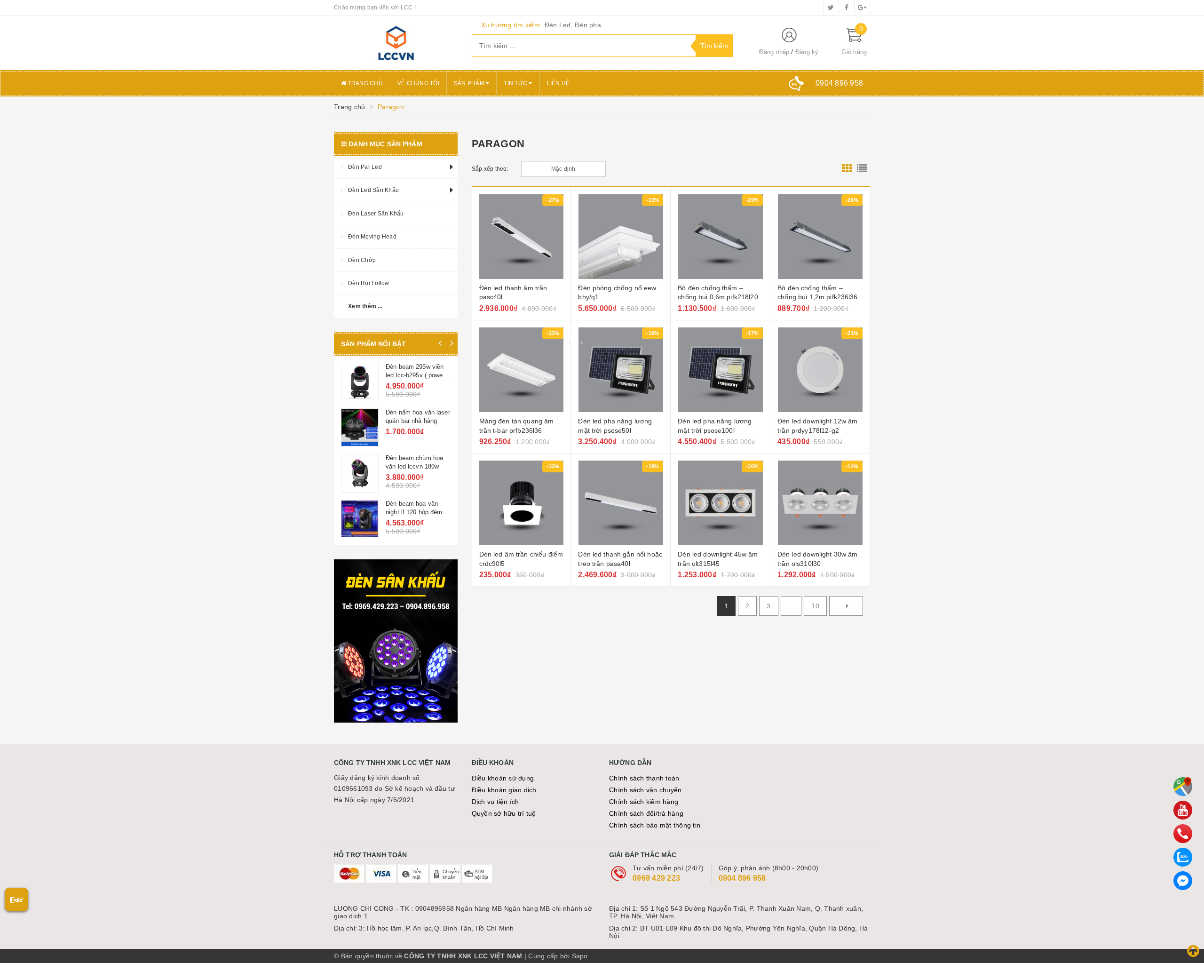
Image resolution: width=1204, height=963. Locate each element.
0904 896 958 (742, 878)
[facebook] (846, 7)
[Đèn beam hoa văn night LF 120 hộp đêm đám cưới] (359, 519)
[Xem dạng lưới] (847, 169)
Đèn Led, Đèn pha (573, 25)
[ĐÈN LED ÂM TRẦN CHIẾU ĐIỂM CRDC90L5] (521, 503)
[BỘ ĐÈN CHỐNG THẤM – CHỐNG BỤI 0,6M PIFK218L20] (720, 236)
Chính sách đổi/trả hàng (646, 813)
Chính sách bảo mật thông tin (654, 825)
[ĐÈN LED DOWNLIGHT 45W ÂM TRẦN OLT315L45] (720, 503)
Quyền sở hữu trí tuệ (504, 813)
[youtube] (1182, 810)
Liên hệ (558, 83)
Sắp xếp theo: (490, 169)
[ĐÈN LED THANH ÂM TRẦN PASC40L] (521, 236)
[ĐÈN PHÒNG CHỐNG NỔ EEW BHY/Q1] (620, 236)
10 (815, 606)
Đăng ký (807, 52)
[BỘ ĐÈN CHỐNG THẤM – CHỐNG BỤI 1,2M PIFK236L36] (820, 236)
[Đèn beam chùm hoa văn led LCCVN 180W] (359, 473)
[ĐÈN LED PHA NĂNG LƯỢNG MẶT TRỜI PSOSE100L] (720, 369)
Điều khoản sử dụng (503, 778)
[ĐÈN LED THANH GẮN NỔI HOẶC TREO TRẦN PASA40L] (620, 503)
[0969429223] (1182, 833)
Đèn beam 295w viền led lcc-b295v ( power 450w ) (415, 375)
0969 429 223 (656, 878)
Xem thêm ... (365, 306)
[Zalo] (1182, 857)
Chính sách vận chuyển (645, 790)
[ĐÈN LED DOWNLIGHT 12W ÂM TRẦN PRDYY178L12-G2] (820, 369)
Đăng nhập (774, 52)
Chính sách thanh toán (644, 778)
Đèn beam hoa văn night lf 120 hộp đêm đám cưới (414, 512)
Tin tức (516, 83)
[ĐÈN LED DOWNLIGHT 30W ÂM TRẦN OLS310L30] (820, 503)
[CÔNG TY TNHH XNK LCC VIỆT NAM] (396, 43)
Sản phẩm (470, 83)
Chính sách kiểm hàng (643, 801)
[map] (1182, 786)
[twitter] (831, 7)
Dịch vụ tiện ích (495, 801)
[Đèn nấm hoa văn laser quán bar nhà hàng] (359, 427)
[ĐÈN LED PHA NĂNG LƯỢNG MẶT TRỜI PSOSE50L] (620, 369)
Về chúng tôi (418, 83)
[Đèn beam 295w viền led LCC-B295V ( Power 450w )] (359, 382)
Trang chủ (364, 83)
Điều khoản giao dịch (504, 790)
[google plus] (862, 7)
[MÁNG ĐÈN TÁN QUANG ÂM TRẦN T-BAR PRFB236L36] (521, 369)
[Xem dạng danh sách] (862, 169)
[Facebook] (1182, 880)
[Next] (846, 606)
